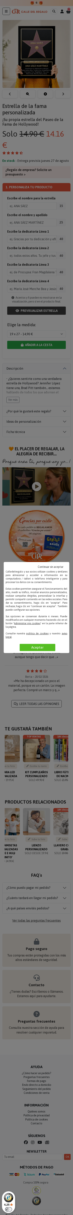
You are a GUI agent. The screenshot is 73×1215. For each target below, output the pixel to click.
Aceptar (37, 647)
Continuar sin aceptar (50, 566)
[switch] (8, 1209)
